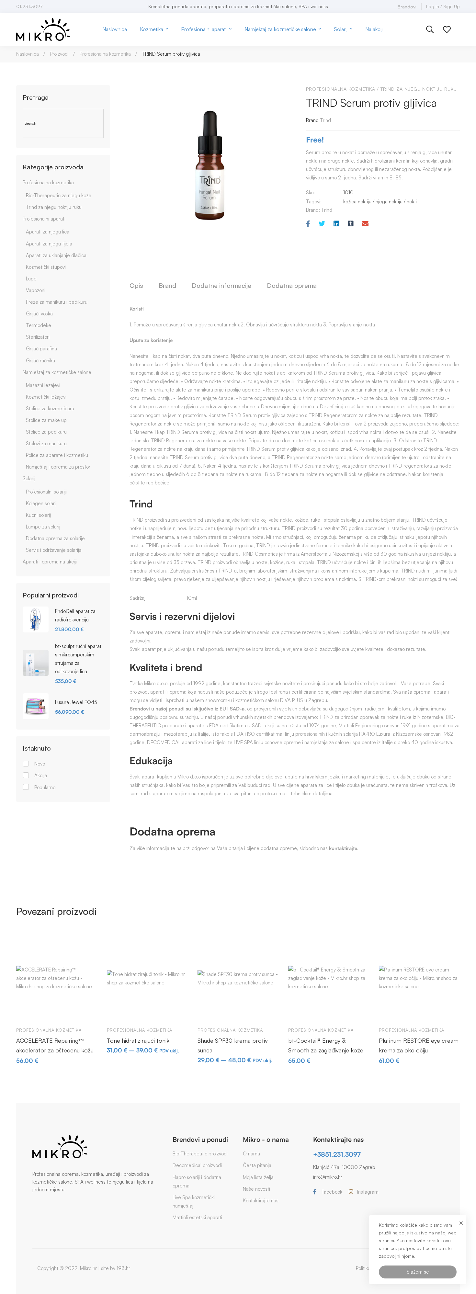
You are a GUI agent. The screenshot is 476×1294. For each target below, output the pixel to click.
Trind (325, 120)
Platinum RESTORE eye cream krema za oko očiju (419, 1045)
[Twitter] (322, 224)
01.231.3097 (29, 6)
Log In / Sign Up (443, 6)
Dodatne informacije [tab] (221, 285)
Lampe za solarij (43, 527)
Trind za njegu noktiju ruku (54, 207)
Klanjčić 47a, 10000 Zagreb (344, 1167)
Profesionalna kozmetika (105, 54)
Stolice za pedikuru (46, 432)
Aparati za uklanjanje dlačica (56, 255)
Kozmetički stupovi (46, 267)
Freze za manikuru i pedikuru (56, 302)
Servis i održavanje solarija (54, 550)
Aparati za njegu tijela (49, 244)
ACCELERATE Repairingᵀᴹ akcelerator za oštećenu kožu (55, 1045)
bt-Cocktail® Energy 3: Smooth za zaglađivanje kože (325, 1045)
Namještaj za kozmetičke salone (57, 372)
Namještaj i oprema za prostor (58, 467)
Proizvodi (59, 54)
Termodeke (38, 325)
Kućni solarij (38, 515)
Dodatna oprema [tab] (292, 285)
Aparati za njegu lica (47, 232)
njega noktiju (389, 202)
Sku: (310, 192)
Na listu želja (65, 1012)
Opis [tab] (136, 285)
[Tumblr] (350, 224)
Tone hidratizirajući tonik (138, 1040)
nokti (412, 202)
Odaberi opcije (118, 1012)
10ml (192, 598)
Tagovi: (314, 202)
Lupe (31, 279)
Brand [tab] (167, 285)
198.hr (123, 1268)
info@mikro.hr (327, 1177)
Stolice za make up (46, 420)
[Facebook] (308, 224)
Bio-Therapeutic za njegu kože (58, 195)
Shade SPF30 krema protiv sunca (233, 1045)
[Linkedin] (336, 224)
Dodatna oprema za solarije (55, 538)
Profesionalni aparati (44, 219)
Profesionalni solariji (46, 492)
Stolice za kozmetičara (50, 408)
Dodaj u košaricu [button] (27, 1012)
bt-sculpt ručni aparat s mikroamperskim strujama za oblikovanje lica (78, 659)
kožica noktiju (357, 202)
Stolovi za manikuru (46, 443)
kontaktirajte (343, 848)
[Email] (365, 224)
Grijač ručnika (40, 361)
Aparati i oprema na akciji (50, 562)
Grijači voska (39, 314)
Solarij (29, 478)
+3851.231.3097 (337, 1154)
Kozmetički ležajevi (46, 397)
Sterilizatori (38, 337)
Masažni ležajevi (43, 385)
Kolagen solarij (41, 503)
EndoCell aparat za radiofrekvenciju (75, 615)
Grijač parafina (41, 349)
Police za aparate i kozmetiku (57, 455)
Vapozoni (35, 290)
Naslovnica (27, 54)
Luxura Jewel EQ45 (76, 702)
